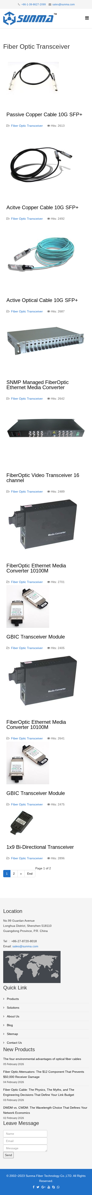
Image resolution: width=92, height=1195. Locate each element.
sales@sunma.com (63, 4)
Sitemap (12, 1034)
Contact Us (14, 1042)
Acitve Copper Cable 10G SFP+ (42, 207)
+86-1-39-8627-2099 (33, 4)
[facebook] (33, 1187)
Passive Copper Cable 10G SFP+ (44, 114)
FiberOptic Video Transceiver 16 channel (42, 477)
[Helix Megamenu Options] (87, 18)
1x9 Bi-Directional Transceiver (40, 847)
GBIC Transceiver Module (35, 637)
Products (12, 999)
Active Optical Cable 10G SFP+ (42, 300)
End (30, 873)
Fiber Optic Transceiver (27, 125)
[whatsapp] (58, 1187)
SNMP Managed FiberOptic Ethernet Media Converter (37, 384)
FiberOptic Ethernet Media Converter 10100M (36, 568)
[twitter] (38, 1187)
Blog (9, 1025)
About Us (12, 1016)
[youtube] (48, 1187)
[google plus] (43, 1187)
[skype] (53, 1187)
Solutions (12, 1007)
